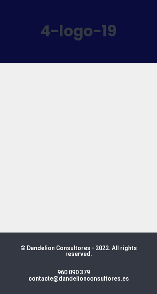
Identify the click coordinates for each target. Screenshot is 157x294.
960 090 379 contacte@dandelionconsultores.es (78, 275)
